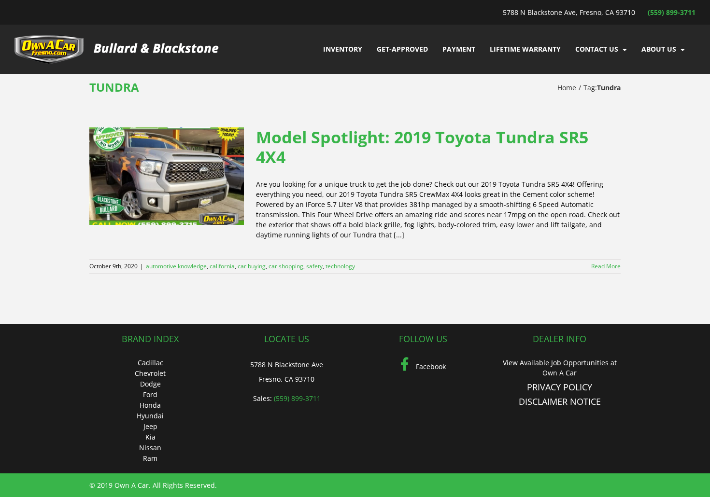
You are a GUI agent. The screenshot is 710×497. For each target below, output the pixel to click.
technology (340, 266)
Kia (150, 437)
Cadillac (150, 362)
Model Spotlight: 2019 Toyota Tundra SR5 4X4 (422, 147)
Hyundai (150, 415)
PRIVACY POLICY (559, 387)
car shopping (286, 266)
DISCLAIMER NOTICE (560, 401)
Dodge (150, 383)
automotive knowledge (176, 266)
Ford (150, 394)
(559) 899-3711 (672, 12)
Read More (606, 266)
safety (314, 266)
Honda (150, 405)
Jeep (150, 426)
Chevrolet (150, 373)
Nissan (150, 447)
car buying (252, 266)
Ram (150, 458)
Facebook (430, 366)
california (222, 266)
